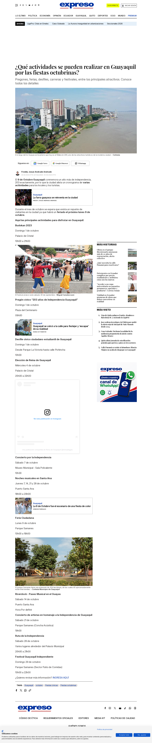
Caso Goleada (58, 23)
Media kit (100, 718)
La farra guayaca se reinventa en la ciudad (55, 197)
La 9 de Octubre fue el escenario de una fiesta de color (62, 506)
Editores (84, 718)
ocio (112, 16)
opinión (57, 16)
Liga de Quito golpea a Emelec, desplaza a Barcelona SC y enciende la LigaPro (117, 316)
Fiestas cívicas (51, 685)
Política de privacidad (104, 729)
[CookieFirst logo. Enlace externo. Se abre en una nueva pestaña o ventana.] (3, 731)
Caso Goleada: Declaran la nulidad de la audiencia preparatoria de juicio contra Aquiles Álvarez (117, 333)
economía (45, 16)
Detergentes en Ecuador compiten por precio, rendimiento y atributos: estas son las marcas (107, 276)
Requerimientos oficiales (58, 718)
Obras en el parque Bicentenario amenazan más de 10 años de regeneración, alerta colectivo (107, 253)
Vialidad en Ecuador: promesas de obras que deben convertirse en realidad (106, 298)
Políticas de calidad (123, 718)
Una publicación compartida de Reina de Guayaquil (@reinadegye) (47, 450)
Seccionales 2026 (115, 23)
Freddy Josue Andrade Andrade (36, 172)
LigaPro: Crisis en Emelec (38, 23)
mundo (121, 16)
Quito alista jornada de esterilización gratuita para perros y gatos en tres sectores (118, 341)
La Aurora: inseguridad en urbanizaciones (85, 23)
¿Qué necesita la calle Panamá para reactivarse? (108, 264)
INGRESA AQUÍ (60, 677)
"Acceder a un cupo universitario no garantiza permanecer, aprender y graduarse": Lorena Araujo (108, 287)
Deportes (103, 16)
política (32, 16)
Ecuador (68, 16)
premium (132, 16)
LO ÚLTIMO (20, 16)
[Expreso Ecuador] (35, 710)
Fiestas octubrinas (68, 685)
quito (92, 16)
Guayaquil (81, 16)
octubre (39, 685)
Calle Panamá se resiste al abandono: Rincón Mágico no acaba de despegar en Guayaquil (119, 348)
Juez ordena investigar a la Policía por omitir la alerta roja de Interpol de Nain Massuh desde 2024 (118, 324)
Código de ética (28, 718)
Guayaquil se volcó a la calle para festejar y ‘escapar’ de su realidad (61, 327)
